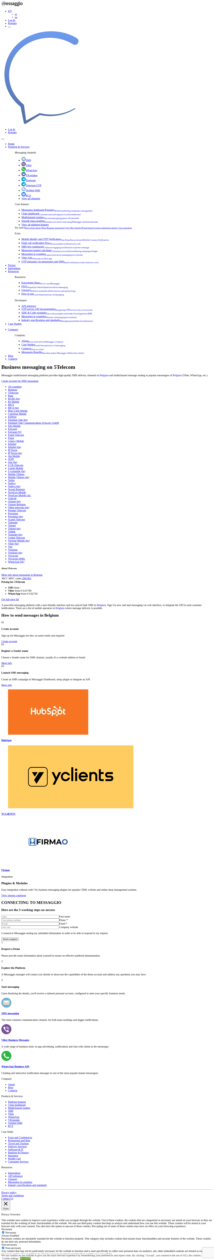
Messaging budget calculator (59, 250)
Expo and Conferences (20, 1137)
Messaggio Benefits (52, 352)
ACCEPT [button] (25, 1258)
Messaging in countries (52, 254)
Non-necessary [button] (9, 1244)
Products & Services (18, 146)
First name (64, 916)
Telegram (31, 180)
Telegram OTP (33, 185)
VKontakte (31, 175)
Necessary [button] (6, 1229)
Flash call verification (51, 243)
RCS (28, 195)
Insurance (13, 1155)
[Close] (2, 139)
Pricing (12, 265)
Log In (11, 20)
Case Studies (15, 323)
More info (6, 663)
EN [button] (10, 11)
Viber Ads (36, 257)
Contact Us (7, 1198)
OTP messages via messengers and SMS (60, 261)
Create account (9, 641)
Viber (29, 165)
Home (11, 143)
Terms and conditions (12, 1195)
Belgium (104, 375)
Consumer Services (18, 1161)
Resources (13, 271)
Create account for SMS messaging (19, 381)
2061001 (26, 578)
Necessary (10, 1232)
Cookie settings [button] (10, 1258)
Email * (63, 923)
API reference (28, 306)
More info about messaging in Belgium (21, 574)
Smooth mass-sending (59, 221)
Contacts (32, 348)
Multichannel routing (50, 217)
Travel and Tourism (18, 1143)
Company (13, 329)
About (42, 340)
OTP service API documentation (56, 309)
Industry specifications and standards (57, 320)
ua (16, 17)
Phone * (63, 920)
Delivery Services (17, 1146)
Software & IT (15, 1149)
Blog (10, 355)
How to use (42, 293)
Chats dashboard (51, 213)
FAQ (44, 286)
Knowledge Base (40, 282)
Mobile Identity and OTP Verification (65, 239)
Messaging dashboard (57, 209)
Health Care (14, 1158)
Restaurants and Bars (19, 1140)
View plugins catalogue (13, 895)
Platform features (17, 1101)
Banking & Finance (18, 1152)
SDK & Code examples (56, 312)
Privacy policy (9, 1192)
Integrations (14, 268)
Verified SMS (33, 190)
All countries (15, 386)
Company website (68, 927)
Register (12, 23)
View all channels (30, 198)
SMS (28, 160)
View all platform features (35, 224)
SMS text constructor (55, 246)
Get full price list (10, 599)
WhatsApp (31, 170)
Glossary (48, 290)
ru (16, 14)
